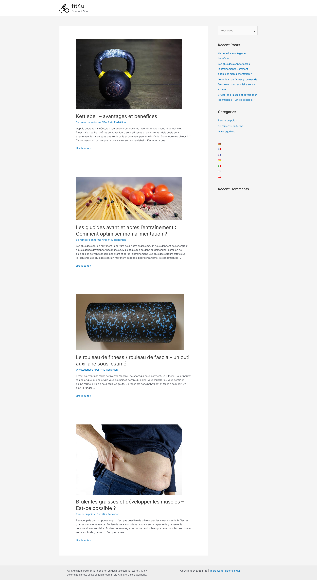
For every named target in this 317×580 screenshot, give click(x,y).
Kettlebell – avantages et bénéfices (116, 116)
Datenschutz (232, 570)
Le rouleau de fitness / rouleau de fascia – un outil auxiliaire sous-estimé (237, 84)
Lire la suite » (83, 148)
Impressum (216, 570)
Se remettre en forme (88, 122)
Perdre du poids (85, 514)
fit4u (78, 5)
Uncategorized (84, 369)
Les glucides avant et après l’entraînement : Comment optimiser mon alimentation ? (235, 68)
